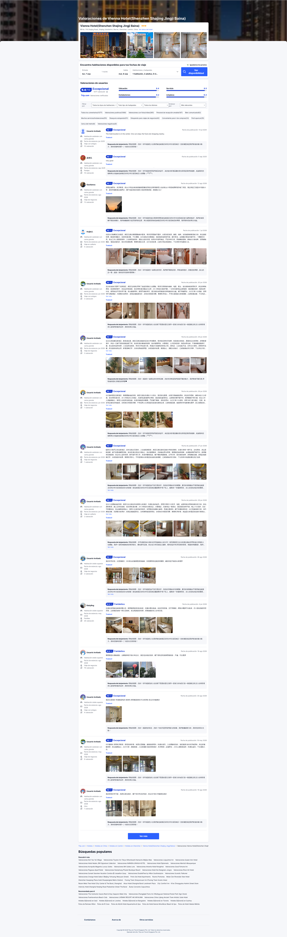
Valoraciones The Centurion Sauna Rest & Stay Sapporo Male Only (102, 894)
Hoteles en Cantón (116, 846)
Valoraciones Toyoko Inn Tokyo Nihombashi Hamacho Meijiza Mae (128, 860)
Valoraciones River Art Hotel (184, 870)
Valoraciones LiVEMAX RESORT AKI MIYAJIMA (126, 897)
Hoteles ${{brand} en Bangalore (134, 901)
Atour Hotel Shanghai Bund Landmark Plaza (140, 883)
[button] (234, 4)
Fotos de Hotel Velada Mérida (189, 904)
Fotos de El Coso (103, 904)
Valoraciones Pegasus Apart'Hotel (90, 870)
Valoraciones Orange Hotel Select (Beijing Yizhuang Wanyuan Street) (103, 877)
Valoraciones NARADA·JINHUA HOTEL (131, 863)
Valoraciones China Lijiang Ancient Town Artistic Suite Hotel (166, 897)
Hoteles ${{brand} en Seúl (87, 901)
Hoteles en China (101, 846)
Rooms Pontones (158, 877)
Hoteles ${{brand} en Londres (110, 901)
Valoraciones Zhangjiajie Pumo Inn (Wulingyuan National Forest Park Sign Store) (158, 894)
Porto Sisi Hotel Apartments (140, 877)
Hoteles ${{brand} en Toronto (158, 901)
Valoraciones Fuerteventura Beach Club (92, 897)
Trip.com (81, 846)
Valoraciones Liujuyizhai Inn (164, 860)
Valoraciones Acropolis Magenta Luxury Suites (95, 867)
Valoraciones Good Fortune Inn (176, 867)
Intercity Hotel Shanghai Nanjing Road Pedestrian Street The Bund (102, 887)
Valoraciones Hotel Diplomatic (158, 863)
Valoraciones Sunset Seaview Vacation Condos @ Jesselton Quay (102, 873)
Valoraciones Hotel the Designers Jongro (157, 870)
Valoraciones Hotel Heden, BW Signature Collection (97, 863)
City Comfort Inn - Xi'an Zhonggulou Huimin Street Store (177, 883)
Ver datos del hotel (145, 29)
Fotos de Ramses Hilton (87, 904)
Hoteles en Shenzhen (133, 846)
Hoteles (90, 846)
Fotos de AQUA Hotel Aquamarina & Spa (126, 904)
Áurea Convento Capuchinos (139, 887)
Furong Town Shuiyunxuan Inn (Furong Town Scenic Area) (146, 880)
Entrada (85, 70)
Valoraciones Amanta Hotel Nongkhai (150, 867)
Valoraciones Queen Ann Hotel (186, 860)
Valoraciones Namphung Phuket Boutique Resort (122, 870)
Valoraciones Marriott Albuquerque (183, 863)
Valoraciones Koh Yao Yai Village (90, 860)
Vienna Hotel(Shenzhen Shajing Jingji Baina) (159, 846)
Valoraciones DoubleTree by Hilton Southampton (145, 873)
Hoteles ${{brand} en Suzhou (181, 901)
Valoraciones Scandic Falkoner (176, 873)
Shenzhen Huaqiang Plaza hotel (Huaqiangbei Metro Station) (100, 880)
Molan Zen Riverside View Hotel (177, 877)
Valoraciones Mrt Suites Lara (124, 867)
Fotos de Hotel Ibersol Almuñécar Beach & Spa (159, 904)
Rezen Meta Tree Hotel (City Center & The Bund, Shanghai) (100, 883)
